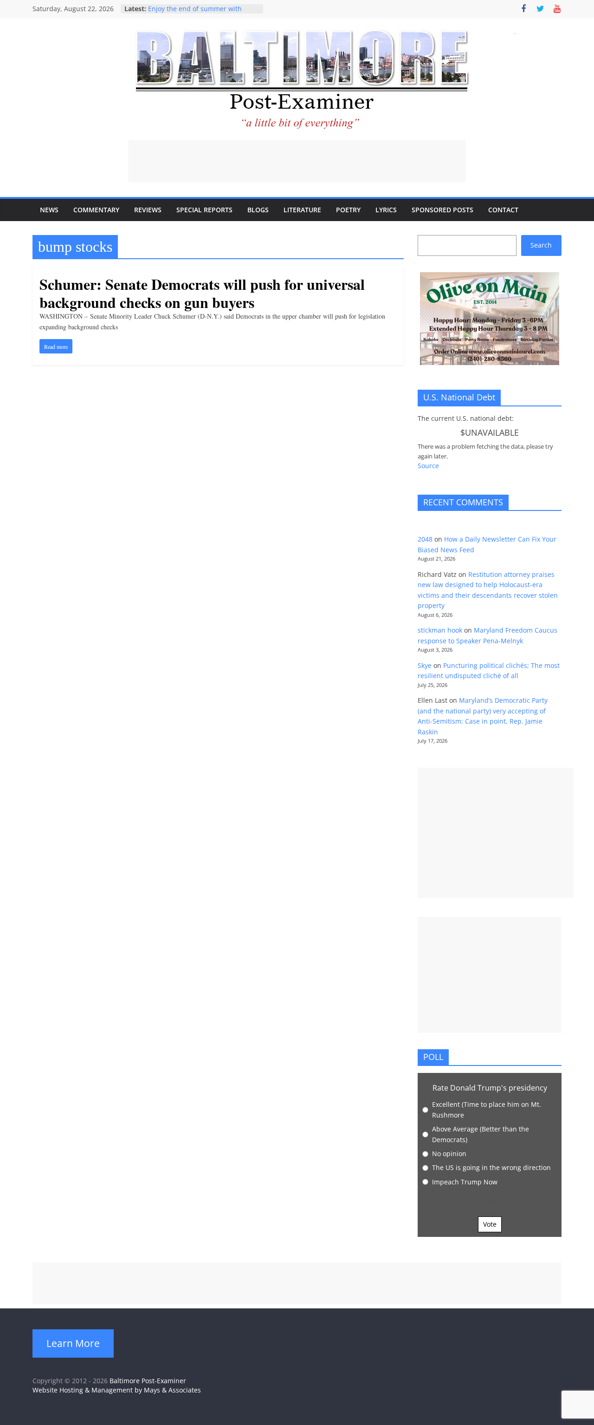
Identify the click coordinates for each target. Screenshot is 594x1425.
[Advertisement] (297, 161)
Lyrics (386, 209)
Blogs (258, 209)
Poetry (348, 209)
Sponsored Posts (442, 209)
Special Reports (204, 209)
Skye (425, 665)
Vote (490, 1224)
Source (428, 465)
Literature (302, 209)
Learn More (73, 1343)
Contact (503, 209)
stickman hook (440, 630)
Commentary (96, 209)
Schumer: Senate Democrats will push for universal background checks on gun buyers (202, 293)
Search (541, 245)
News (49, 209)
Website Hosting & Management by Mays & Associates (116, 1390)
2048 (425, 539)
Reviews (147, 209)
